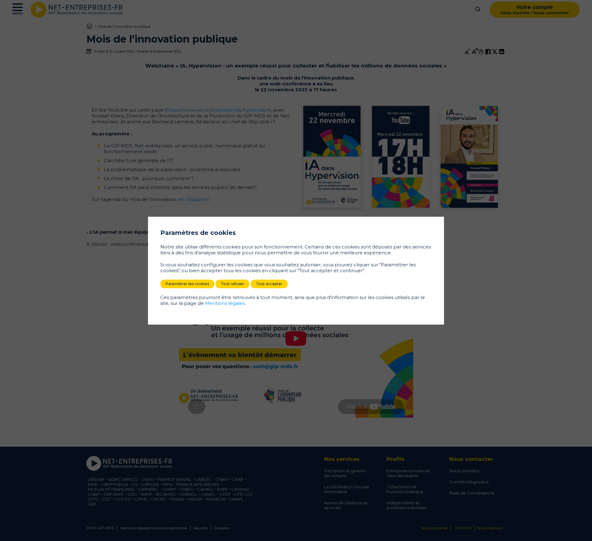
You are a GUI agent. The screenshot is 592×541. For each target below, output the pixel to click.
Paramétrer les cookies (187, 283)
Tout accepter (269, 283)
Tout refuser (232, 283)
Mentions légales (225, 303)
